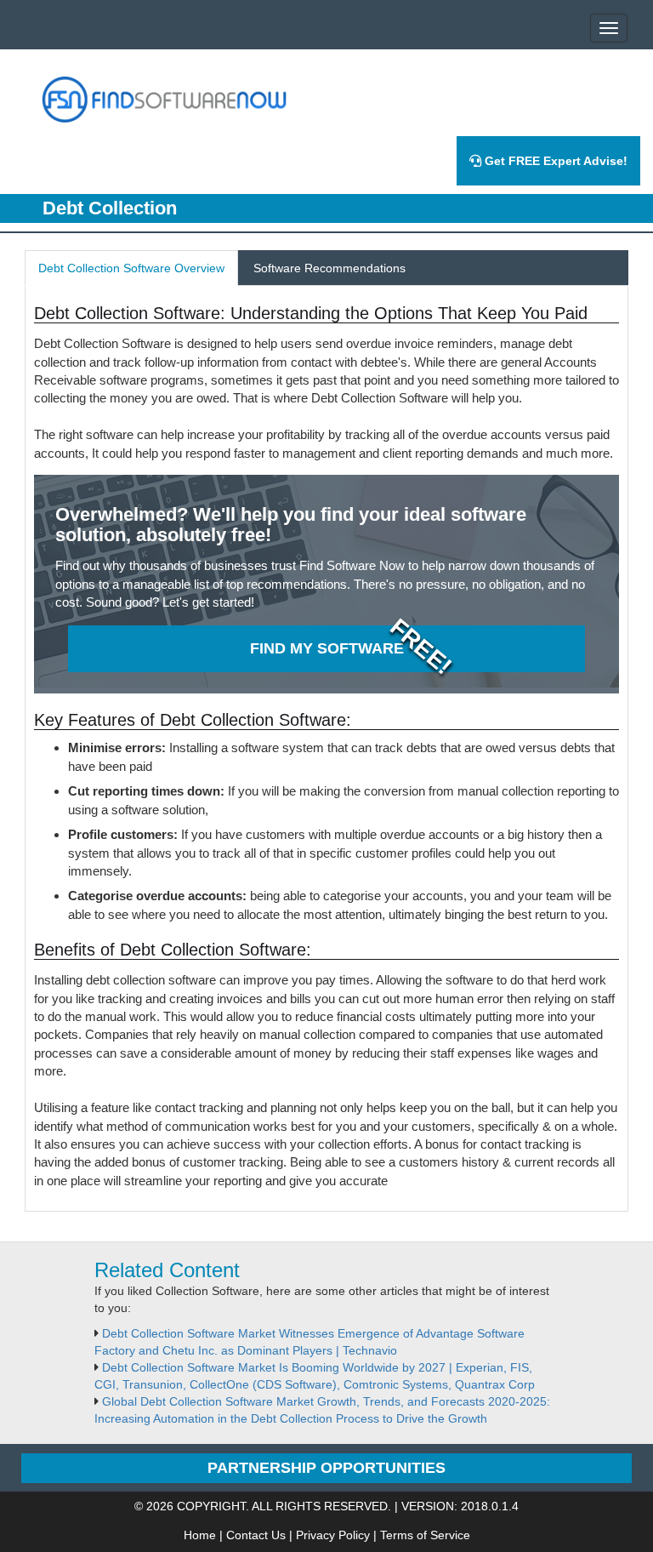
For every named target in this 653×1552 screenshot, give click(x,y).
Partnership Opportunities (326, 1467)
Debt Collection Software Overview (131, 268)
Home (200, 1535)
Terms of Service (425, 1535)
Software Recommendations (329, 268)
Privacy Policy (333, 1535)
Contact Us (256, 1535)
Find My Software (327, 648)
